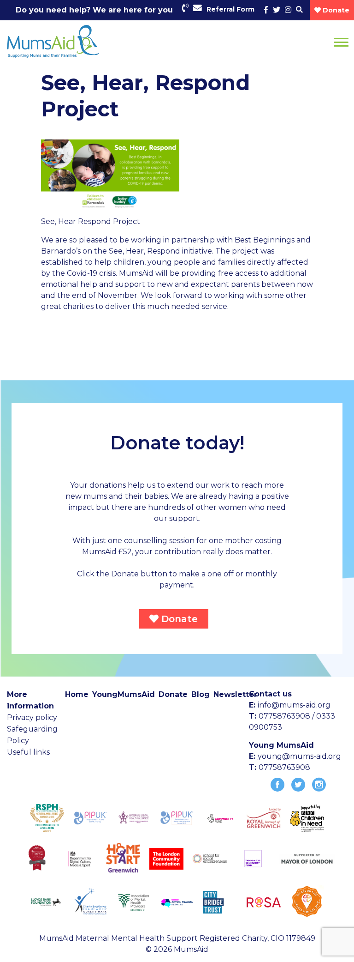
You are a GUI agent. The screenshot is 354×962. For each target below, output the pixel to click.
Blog (200, 694)
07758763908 (284, 767)
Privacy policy (32, 717)
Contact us (270, 694)
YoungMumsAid (123, 694)
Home (76, 694)
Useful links (28, 752)
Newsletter (235, 694)
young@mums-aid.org (299, 756)
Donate (178, 618)
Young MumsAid (281, 745)
